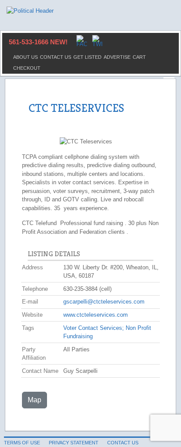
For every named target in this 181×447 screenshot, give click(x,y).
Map (34, 400)
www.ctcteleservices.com (95, 314)
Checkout (26, 68)
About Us (25, 57)
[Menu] (168, 78)
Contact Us (55, 57)
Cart (139, 57)
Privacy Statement (73, 442)
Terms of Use (22, 442)
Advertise (117, 57)
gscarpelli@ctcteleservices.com (104, 301)
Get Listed (87, 57)
